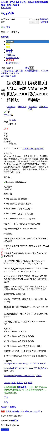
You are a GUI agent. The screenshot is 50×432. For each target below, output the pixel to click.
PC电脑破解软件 (32, 71)
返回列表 (5, 76)
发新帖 (13, 76)
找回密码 (44, 19)
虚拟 (13, 383)
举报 (6, 402)
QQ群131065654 (13, 63)
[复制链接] (11, 106)
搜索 (8, 47)
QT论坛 (4, 71)
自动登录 (35, 19)
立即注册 (44, 22)
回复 (6, 397)
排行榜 (12, 58)
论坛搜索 (22, 387)
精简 (30, 383)
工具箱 (9, 52)
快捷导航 (5, 37)
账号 (3, 19)
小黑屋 (9, 411)
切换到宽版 (6, 7)
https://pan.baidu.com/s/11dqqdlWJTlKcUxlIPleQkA (25, 363)
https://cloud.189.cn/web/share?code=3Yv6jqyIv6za (25, 368)
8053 (14, 120)
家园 (10, 55)
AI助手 (9, 50)
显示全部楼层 (28, 148)
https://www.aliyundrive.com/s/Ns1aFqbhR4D (23, 376)
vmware (7, 383)
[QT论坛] (7, 13)
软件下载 (19, 71)
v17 (25, 383)
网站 (10, 42)
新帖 (8, 44)
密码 (3, 22)
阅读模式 (40, 148)
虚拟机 (20, 383)
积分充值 (10, 60)
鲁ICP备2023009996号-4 (31, 411)
